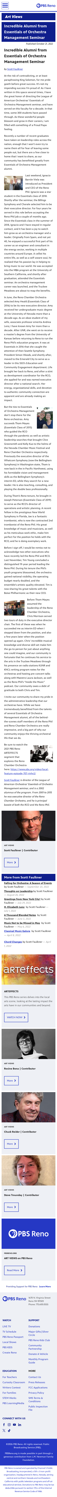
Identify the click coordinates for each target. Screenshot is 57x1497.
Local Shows (9, 1342)
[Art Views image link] (28, 16)
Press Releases (36, 1382)
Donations (34, 1326)
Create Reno (10, 1352)
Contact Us (34, 1377)
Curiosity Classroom (14, 1382)
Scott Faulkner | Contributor (21, 850)
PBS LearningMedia (13, 1403)
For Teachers (10, 1377)
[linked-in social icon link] (20, 1426)
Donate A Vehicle (38, 1353)
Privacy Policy (36, 1392)
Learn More (45, 1286)
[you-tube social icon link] (15, 1426)
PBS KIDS (7, 1347)
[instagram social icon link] (10, 1426)
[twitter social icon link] (5, 1432)
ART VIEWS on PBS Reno (18, 1258)
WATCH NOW (14, 1017)
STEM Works (9, 1398)
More (10, 862)
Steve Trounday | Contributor (21, 1195)
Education (10, 1370)
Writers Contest (12, 1387)
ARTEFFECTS (11, 991)
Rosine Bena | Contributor (19, 1068)
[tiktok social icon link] (10, 1432)
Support (33, 1320)
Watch (7, 1320)
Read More (13, 1270)
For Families (9, 1392)
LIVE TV (7, 1326)
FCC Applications (38, 1387)
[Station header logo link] (46, 5)
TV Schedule (9, 1331)
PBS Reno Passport (13, 1336)
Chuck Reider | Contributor (20, 1131)
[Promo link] (28, 826)
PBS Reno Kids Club (39, 1340)
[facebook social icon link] (5, 1426)
